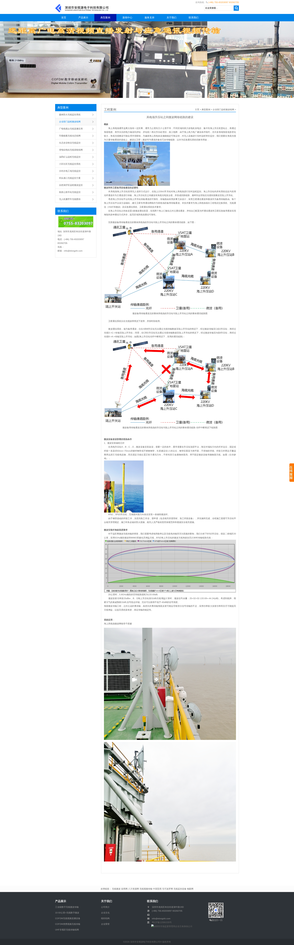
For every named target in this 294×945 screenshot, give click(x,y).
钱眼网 (190, 889)
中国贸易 (157, 889)
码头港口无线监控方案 (70, 178)
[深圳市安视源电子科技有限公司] (82, 8)
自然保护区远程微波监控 (71, 185)
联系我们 (193, 17)
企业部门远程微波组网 (70, 121)
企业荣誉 (105, 924)
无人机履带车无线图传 (70, 199)
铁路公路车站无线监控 (70, 192)
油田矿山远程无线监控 (70, 157)
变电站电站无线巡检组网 (71, 150)
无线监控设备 (179, 889)
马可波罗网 (167, 889)
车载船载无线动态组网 (70, 135)
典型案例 (105, 17)
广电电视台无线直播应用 (71, 128)
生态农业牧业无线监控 (70, 143)
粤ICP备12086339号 (161, 922)
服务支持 (149, 17)
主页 (197, 109)
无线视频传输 (145, 889)
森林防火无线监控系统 (70, 114)
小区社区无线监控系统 (70, 164)
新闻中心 (127, 17)
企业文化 (105, 912)
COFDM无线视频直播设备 (67, 918)
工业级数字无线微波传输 (67, 907)
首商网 (124, 889)
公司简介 (105, 907)
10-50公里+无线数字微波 (67, 912)
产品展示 (83, 17)
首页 (63, 17)
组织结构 (105, 918)
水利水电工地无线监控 (70, 171)
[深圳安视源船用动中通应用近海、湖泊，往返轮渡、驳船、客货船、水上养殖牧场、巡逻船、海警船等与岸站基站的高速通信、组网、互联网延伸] (147, 59)
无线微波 (116, 889)
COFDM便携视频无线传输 (67, 924)
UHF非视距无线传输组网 (67, 929)
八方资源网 (133, 889)
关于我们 (171, 17)
